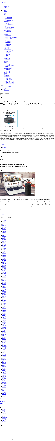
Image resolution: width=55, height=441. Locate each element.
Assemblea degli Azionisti (7, 49)
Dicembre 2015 (4, 318)
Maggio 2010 (4, 369)
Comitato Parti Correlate (9, 38)
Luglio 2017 (3, 304)
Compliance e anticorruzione (9, 24)
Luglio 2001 (3, 396)
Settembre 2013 (4, 338)
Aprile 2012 (3, 351)
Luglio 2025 (3, 230)
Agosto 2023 (4, 248)
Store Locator (4, 2)
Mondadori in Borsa (8, 64)
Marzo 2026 (3, 224)
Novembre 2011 (4, 355)
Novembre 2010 (4, 364)
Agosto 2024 (4, 239)
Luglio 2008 (3, 386)
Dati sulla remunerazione (7, 30)
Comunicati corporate (7, 58)
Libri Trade (5, 11)
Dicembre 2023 (4, 245)
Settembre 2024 (4, 238)
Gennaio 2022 (4, 263)
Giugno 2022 (4, 259)
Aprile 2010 (3, 370)
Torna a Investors (8, 54)
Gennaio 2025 (4, 235)
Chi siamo (3, 5)
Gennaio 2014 (4, 335)
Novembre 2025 (4, 227)
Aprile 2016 (3, 315)
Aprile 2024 (3, 242)
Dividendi (7, 70)
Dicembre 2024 (4, 236)
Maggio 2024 (4, 241)
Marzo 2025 (3, 233)
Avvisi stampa (7, 60)
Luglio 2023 (3, 249)
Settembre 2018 (4, 293)
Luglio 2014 (3, 330)
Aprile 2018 (3, 297)
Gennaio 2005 (4, 393)
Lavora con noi (4, 89)
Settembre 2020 (4, 275)
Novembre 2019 (4, 282)
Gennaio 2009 (4, 381)
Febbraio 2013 (4, 343)
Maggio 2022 (4, 260)
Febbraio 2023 (4, 253)
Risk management (6, 48)
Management (5, 7)
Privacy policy (4, 418)
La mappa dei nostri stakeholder (10, 82)
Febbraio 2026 (4, 225)
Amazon (3, 145)
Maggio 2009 (4, 378)
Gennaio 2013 (4, 344)
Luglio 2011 (3, 358)
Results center (6, 61)
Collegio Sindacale (8, 41)
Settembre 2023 (4, 247)
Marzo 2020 (3, 279)
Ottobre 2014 (4, 328)
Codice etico (7, 23)
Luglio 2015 (3, 321)
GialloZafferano (4, 215)
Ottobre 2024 (4, 237)
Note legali (3, 416)
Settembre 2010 (4, 366)
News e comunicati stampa (7, 86)
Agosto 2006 (4, 392)
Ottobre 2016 (4, 311)
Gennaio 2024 (4, 244)
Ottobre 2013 (4, 337)
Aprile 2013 (3, 342)
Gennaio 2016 (4, 317)
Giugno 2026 (4, 222)
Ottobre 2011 (4, 356)
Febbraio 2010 (4, 371)
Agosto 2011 (4, 357)
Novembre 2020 (4, 274)
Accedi (3, 399)
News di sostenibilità (6, 84)
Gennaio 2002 (4, 395)
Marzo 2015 (3, 324)
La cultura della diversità (7, 76)
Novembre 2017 (4, 301)
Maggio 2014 (4, 332)
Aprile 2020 (3, 278)
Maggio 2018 (4, 296)
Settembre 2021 (4, 266)
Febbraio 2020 (4, 280)
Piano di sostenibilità (6, 75)
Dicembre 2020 (4, 273)
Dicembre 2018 (4, 291)
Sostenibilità (3, 74)
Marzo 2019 (3, 288)
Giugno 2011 (4, 359)
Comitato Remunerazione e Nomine (10, 36)
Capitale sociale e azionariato (8, 68)
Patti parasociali (8, 71)
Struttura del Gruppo (6, 6)
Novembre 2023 (4, 246)
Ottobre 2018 (4, 292)
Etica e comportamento (7, 21)
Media (5, 14)
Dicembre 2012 (4, 345)
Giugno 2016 (4, 313)
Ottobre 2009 (4, 374)
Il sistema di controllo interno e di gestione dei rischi (13, 25)
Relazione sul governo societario (10, 19)
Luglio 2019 (3, 285)
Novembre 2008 (4, 383)
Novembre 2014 (4, 327)
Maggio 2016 (4, 314)
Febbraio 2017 (4, 308)
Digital (5, 13)
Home (3, 162)
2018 (2, 211)
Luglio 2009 (3, 377)
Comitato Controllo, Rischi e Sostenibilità (11, 37)
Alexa (3, 144)
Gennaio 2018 (4, 299)
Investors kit (5, 73)
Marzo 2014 (3, 333)
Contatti (3, 1)
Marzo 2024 (3, 243)
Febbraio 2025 (4, 234)
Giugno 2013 (4, 340)
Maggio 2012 (4, 350)
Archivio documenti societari (9, 20)
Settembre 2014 (4, 329)
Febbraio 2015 (4, 325)
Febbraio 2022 (4, 262)
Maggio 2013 (4, 341)
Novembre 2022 (4, 255)
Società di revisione (6, 47)
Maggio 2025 (4, 232)
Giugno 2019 (4, 286)
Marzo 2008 (3, 389)
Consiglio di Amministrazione (10, 27)
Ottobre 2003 (4, 394)
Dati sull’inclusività (8, 78)
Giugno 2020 (4, 277)
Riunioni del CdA (8, 29)
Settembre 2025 (4, 229)
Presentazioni (5, 62)
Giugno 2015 (4, 322)
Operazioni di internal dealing (10, 46)
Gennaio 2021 (4, 272)
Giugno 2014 (4, 331)
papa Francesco (4, 147)
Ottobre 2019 (4, 283)
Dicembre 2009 (4, 373)
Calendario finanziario (7, 72)
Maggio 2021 (4, 269)
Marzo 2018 (3, 298)
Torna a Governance (8, 16)
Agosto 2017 (4, 303)
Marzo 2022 (3, 261)
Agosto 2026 (4, 220)
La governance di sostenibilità (10, 83)
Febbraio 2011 (4, 362)
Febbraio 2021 (4, 271)
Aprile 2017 (3, 306)
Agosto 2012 (4, 348)
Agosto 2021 (4, 267)
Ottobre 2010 (4, 365)
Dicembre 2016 (4, 309)
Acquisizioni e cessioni (9, 56)
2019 (2, 142)
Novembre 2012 (4, 346)
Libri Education (2, 432)
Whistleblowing (4, 421)
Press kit (5, 88)
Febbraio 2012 (4, 353)
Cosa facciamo (4, 10)
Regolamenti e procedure (9, 18)
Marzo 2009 (3, 380)
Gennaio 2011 (4, 363)
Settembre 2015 (4, 320)
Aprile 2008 (3, 388)
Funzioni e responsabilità (9, 28)
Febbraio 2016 (4, 316)
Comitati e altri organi (7, 34)
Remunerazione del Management (10, 33)
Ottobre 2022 (4, 256)
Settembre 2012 (4, 347)
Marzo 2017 (3, 307)
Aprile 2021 (3, 270)
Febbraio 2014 (4, 334)
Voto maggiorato (8, 52)
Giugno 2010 (4, 368)
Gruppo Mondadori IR (9, 67)
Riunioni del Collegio (8, 42)
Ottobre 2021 (4, 265)
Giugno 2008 (4, 387)
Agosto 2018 (4, 294)
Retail (4, 12)
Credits (3, 420)
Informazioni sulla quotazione (10, 65)
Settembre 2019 (4, 284)
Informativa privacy (4, 417)
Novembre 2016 (4, 310)
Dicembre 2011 (4, 354)
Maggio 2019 (4, 287)
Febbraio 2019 (4, 289)
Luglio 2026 (3, 221)
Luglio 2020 (3, 276)
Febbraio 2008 (4, 390)
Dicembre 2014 (4, 326)
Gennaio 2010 (4, 372)
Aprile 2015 (3, 323)
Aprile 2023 (3, 251)
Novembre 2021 (4, 264)
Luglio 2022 (3, 258)
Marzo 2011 (3, 361)
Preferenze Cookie (4, 419)
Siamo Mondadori (6, 90)
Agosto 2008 (4, 385)
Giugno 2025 (4, 231)
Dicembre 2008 (4, 382)
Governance (3, 410)
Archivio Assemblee (8, 51)
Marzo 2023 (3, 252)
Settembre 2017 (4, 302)
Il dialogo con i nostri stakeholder (8, 80)
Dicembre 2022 (4, 254)
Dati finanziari (6, 57)
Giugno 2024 (4, 240)
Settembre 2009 (4, 375)
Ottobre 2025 (4, 228)
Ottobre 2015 (4, 319)
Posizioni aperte (6, 91)
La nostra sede (6, 9)
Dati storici (7, 66)
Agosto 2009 (4, 376)
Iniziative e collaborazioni (9, 79)
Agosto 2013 (4, 339)
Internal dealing (6, 43)
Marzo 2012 (3, 352)
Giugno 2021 (4, 268)
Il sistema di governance (7, 15)
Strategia (5, 53)
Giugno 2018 (4, 295)
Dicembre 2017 (4, 300)
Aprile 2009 (3, 379)
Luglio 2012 (3, 349)
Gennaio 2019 (4, 290)
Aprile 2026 (3, 223)
